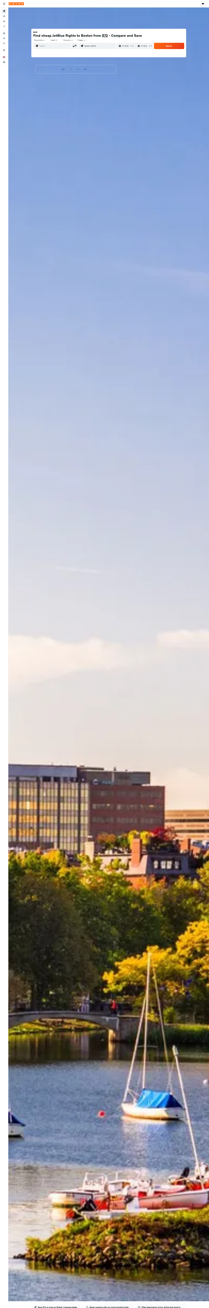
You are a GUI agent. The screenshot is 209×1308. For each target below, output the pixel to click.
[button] (4, 3)
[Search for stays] (4, 16)
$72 (105, 35)
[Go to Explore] (4, 38)
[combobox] (39, 40)
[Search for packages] (4, 26)
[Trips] (4, 50)
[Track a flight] (4, 43)
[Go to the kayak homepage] (16, 3)
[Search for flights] (4, 11)
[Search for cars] (4, 21)
